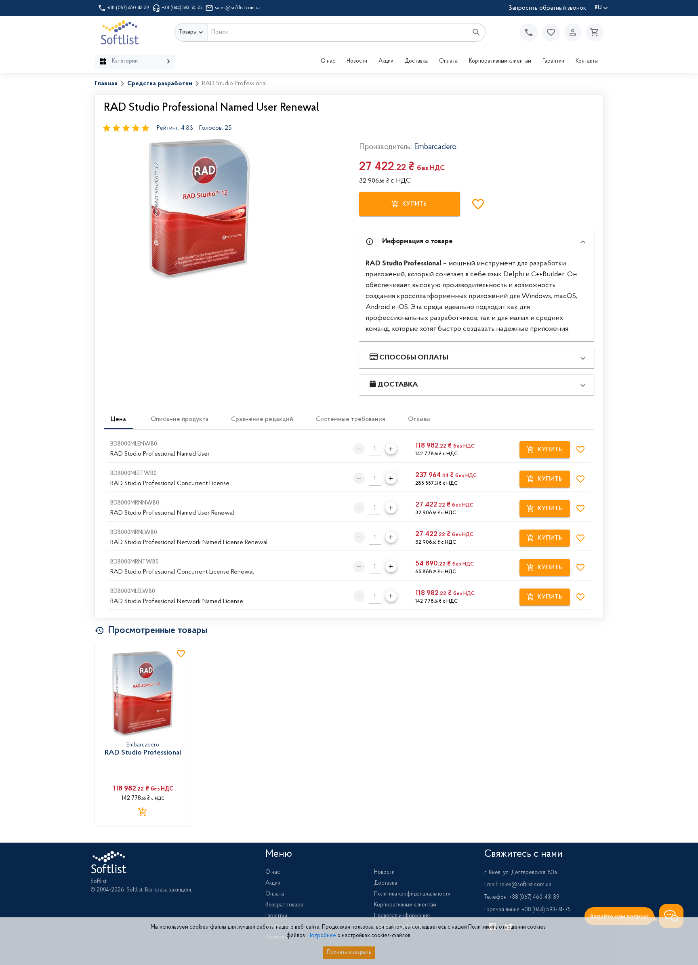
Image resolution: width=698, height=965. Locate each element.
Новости (357, 61)
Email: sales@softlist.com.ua (517, 885)
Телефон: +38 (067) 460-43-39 (521, 897)
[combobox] (338, 32)
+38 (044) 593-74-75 (182, 8)
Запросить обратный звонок (547, 8)
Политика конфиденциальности (412, 894)
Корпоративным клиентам (500, 61)
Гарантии (553, 61)
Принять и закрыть (349, 952)
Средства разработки (159, 83)
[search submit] (476, 32)
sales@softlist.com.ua (238, 8)
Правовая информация (402, 916)
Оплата (448, 61)
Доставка (416, 61)
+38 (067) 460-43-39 (128, 8)
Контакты (587, 61)
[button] (551, 32)
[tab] (118, 419)
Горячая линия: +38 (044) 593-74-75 (527, 910)
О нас (328, 61)
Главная (106, 83)
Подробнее (321, 936)
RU (598, 8)
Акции (385, 61)
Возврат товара (284, 905)
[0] (592, 32)
